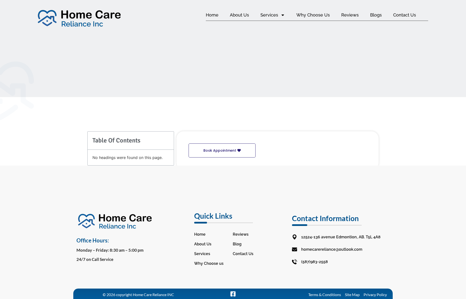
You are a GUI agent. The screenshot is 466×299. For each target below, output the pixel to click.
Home (212, 14)
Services (269, 14)
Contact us (404, 14)
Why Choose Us (313, 14)
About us (239, 14)
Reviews (350, 14)
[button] (222, 150)
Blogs (376, 14)
